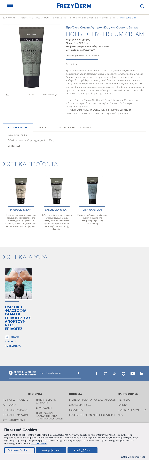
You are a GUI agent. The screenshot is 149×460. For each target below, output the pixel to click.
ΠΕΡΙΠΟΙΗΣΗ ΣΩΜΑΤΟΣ (15, 410)
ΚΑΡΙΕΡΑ (122, 405)
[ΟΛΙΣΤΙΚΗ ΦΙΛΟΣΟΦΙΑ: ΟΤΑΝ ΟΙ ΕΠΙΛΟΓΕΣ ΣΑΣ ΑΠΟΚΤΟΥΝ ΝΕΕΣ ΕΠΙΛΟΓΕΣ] (18, 283)
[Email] (7, 95)
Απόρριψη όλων (51, 450)
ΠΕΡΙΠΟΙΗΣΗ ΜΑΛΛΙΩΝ (15, 415)
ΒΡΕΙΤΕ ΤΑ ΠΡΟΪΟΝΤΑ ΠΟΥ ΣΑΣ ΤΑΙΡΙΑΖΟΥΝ (92, 400)
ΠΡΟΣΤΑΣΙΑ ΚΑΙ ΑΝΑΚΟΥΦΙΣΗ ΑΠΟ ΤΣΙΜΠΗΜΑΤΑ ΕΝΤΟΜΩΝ (49, 416)
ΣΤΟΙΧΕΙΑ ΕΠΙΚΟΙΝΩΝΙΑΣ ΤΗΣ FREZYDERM (92, 415)
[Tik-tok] (114, 373)
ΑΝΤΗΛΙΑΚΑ (9, 405)
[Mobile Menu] (10, 5)
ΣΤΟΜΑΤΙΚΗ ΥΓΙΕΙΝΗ (14, 420)
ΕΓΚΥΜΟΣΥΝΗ (44, 408)
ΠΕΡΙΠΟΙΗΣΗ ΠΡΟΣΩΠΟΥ (16, 400)
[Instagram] (105, 373)
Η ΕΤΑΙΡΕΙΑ (124, 400)
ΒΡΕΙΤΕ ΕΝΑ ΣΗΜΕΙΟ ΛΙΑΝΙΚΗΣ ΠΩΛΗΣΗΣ (25, 373)
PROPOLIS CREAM (20, 210)
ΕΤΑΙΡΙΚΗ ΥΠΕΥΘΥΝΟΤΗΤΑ (132, 410)
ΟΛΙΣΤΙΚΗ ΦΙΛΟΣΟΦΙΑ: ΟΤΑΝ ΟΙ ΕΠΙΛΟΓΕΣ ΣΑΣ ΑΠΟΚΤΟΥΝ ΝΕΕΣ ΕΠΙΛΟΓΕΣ (18, 318)
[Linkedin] (141, 373)
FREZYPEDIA (76, 410)
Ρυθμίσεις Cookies (18, 450)
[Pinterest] (123, 373)
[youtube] (132, 373)
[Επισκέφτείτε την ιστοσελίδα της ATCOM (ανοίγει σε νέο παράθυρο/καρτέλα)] (133, 457)
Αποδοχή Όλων (82, 450)
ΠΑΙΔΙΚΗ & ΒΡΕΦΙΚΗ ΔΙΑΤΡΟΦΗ (46, 401)
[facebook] (96, 373)
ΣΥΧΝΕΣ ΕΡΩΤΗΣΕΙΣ (80, 405)
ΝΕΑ (120, 415)
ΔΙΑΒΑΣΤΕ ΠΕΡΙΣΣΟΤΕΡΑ (13, 344)
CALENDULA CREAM (57, 210)
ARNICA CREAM (92, 210)
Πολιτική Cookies (39, 443)
